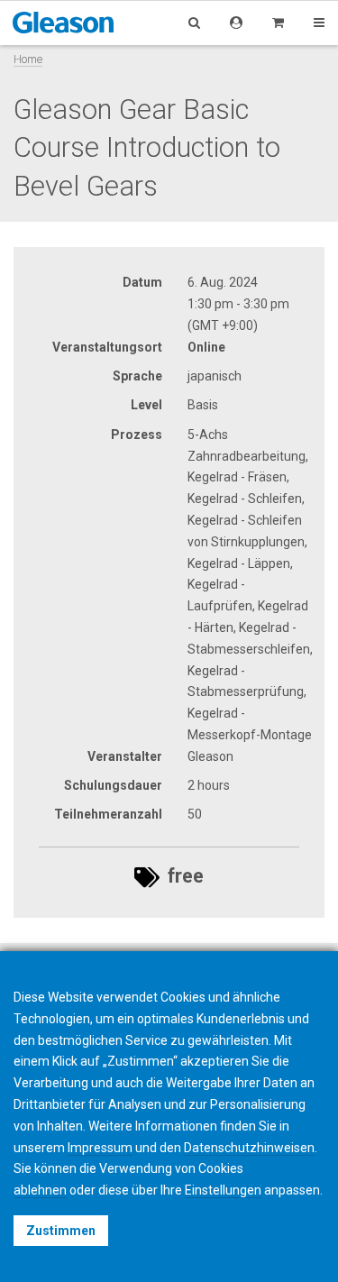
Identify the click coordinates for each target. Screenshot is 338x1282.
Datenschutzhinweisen (249, 1147)
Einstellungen (223, 1190)
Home (28, 59)
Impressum (100, 1147)
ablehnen (40, 1190)
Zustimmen (61, 1230)
